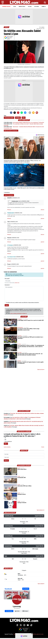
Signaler (43, 209)
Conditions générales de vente (38, 634)
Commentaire (7, 285)
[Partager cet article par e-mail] (33, 112)
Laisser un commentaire (9, 195)
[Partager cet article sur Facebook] (11, 112)
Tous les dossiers (40, 510)
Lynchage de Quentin (22, 502)
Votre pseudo (7, 278)
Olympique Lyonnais (22, 494)
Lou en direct (20, 319)
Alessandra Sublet (9, 117)
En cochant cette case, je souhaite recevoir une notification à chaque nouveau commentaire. (22, 302)
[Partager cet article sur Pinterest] (18, 112)
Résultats (42, 447)
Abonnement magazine (6, 6)
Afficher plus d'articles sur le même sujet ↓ (11, 130)
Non (5, 439)
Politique (29, 6)
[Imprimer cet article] (30, 112)
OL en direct (20, 335)
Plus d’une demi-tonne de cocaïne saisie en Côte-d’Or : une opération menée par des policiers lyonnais (30, 354)
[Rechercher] (44, 3)
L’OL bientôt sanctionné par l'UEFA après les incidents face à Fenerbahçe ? (30, 337)
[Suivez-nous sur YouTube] (27, 626)
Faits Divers (36, 6)
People (6, 27)
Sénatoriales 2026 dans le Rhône (24, 486)
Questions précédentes (7, 447)
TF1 (24, 117)
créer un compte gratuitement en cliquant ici (18, 313)
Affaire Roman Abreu (22, 469)
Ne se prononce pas (8, 441)
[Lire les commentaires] (37, 112)
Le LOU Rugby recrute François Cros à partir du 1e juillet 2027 (31, 320)
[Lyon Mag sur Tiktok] (31, 626)
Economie (19, 360)
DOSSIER (19, 476)
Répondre (9, 209)
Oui (5, 437)
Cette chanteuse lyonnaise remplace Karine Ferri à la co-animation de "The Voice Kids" (28, 122)
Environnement (20, 327)
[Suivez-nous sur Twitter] (20, 626)
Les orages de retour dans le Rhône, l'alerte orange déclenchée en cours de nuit (28, 329)
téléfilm (18, 117)
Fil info (14, 6)
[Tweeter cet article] (14, 112)
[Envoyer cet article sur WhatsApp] (21, 112)
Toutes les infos (40, 369)
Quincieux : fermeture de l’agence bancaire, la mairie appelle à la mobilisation (30, 362)
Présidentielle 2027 (22, 477)
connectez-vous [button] (17, 282)
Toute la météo (40, 583)
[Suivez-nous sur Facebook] (17, 600)
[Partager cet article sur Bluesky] (25, 112)
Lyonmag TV (44, 6)
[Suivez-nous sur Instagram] (24, 626)
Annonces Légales (22, 6)
